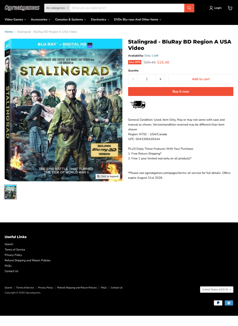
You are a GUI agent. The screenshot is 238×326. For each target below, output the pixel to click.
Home (9, 31)
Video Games (14, 19)
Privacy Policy (13, 255)
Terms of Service (15, 249)
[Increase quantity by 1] (160, 79)
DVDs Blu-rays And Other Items (136, 19)
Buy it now (181, 91)
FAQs (8, 266)
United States (215, 289)
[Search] (189, 8)
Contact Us (11, 271)
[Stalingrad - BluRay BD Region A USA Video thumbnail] (10, 192)
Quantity (133, 70)
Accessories (39, 19)
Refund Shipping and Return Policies (27, 260)
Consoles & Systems (69, 19)
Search (9, 244)
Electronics (99, 19)
